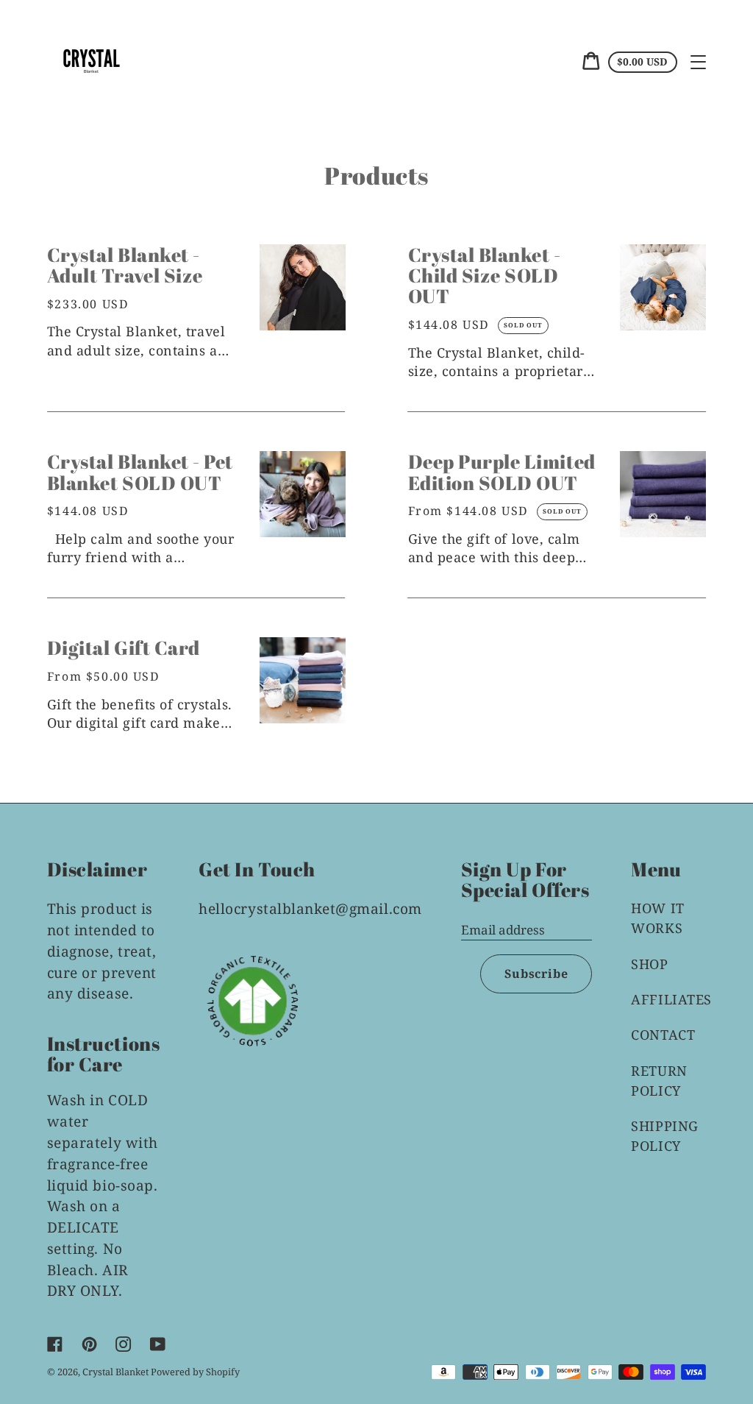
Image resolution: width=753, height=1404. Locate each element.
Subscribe (536, 973)
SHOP (649, 964)
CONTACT (663, 1034)
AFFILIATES (671, 999)
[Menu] (698, 62)
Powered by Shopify (195, 1371)
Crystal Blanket (116, 1371)
